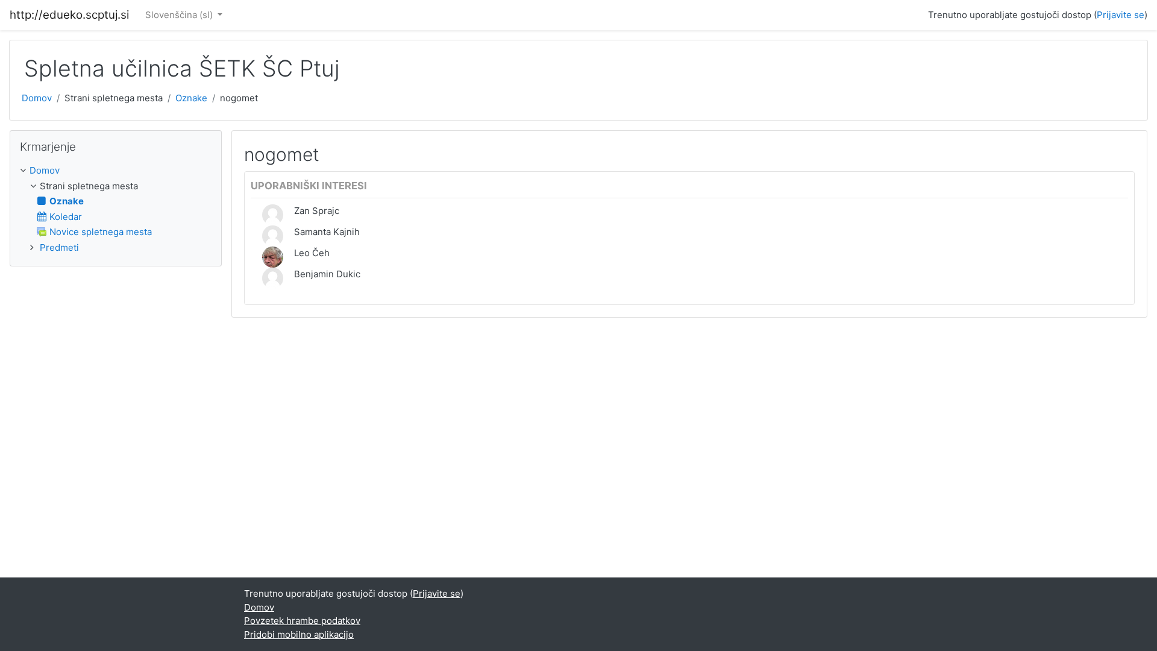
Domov (37, 98)
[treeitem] (116, 171)
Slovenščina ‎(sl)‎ (180, 14)
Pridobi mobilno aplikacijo (299, 634)
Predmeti (59, 247)
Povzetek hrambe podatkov (302, 620)
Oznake (191, 98)
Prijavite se (1120, 14)
